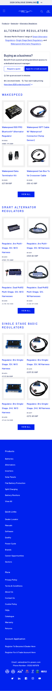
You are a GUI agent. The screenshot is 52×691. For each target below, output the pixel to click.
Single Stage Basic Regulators (29, 40)
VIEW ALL (26, 194)
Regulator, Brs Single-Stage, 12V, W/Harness (38, 362)
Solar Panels (10, 477)
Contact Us (10, 598)
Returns (8, 629)
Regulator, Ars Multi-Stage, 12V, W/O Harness (12, 247)
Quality (8, 538)
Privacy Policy (11, 580)
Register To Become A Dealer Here (20, 646)
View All (8, 501)
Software (9, 531)
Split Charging (11, 489)
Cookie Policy (11, 604)
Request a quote (13, 69)
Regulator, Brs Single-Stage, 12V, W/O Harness (13, 364)
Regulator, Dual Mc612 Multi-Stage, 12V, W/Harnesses (37, 291)
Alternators (10, 465)
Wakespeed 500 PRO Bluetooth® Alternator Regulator (13, 131)
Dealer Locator (11, 519)
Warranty (9, 622)
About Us (9, 592)
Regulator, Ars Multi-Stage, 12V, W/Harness (38, 245)
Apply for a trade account (36, 69)
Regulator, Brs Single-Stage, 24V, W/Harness (38, 405)
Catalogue (9, 616)
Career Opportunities (14, 556)
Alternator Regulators (28, 23)
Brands (8, 550)
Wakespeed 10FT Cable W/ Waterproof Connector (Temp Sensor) (38, 133)
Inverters (9, 471)
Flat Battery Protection (15, 483)
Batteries (9, 459)
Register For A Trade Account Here (20, 652)
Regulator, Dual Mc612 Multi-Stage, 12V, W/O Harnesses (12, 291)
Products (5, 23)
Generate (14, 23)
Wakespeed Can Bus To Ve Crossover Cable (38, 173)
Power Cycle (10, 544)
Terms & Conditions (13, 586)
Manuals (8, 525)
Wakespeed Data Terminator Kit (10, 173)
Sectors (8, 562)
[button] (4, 11)
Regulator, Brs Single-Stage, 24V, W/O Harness (13, 408)
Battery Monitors (12, 495)
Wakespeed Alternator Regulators (26, 44)
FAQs (7, 610)
